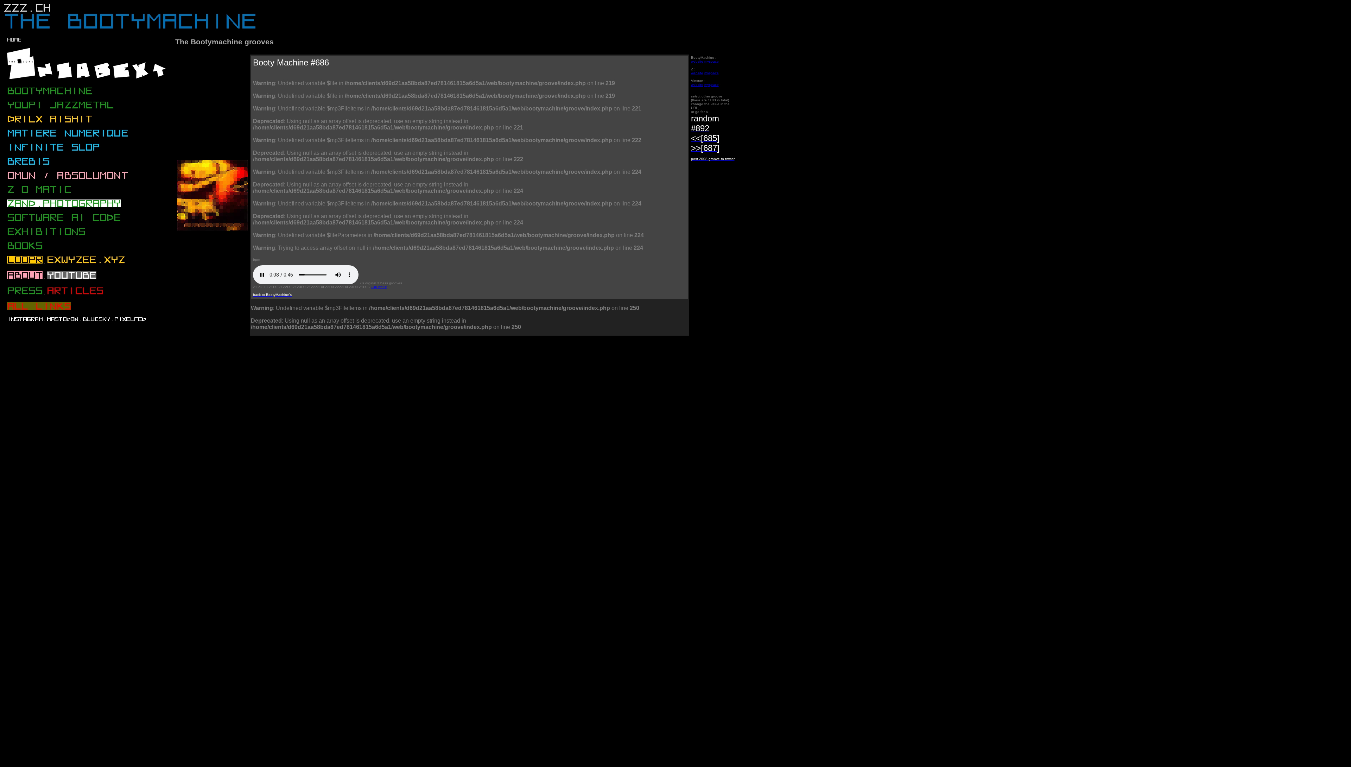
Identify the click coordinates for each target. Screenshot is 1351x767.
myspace (711, 61)
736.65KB (379, 287)
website (697, 61)
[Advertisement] (304, 368)
